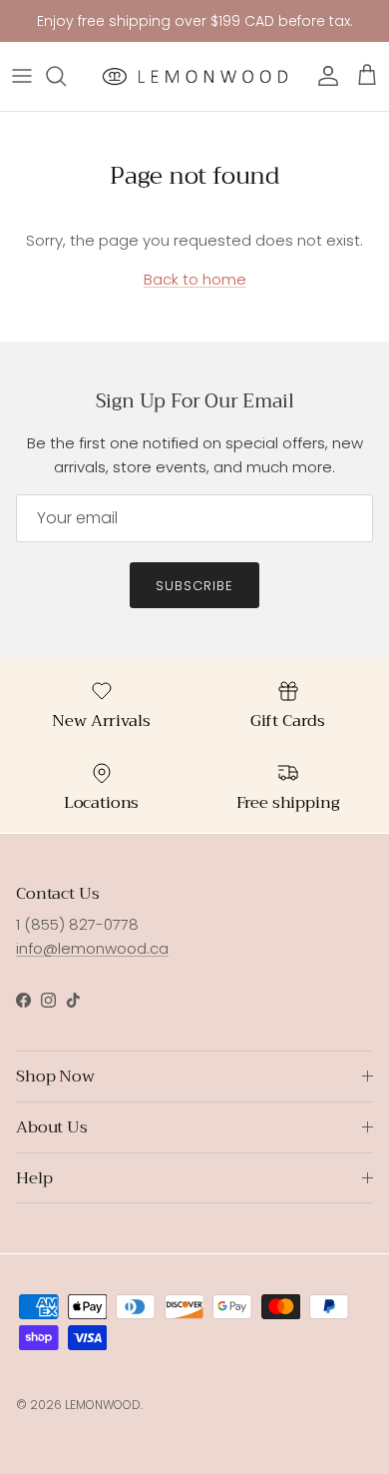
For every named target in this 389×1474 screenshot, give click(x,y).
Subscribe (194, 585)
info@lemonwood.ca (92, 948)
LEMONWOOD (103, 1404)
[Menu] (22, 76)
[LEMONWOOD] (195, 76)
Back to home (195, 279)
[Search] (66, 76)
